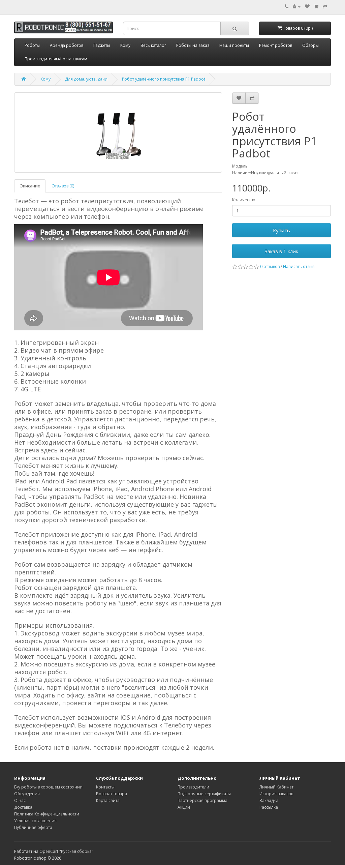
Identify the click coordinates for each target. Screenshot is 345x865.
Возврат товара (111, 794)
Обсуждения (27, 794)
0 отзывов (270, 266)
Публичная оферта (33, 827)
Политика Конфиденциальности (46, 814)
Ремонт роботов (275, 45)
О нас (20, 800)
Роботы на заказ (192, 45)
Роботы (32, 45)
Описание (30, 186)
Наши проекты (234, 45)
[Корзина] (316, 6)
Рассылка (268, 807)
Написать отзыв (298, 266)
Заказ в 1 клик (281, 251)
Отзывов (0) (63, 186)
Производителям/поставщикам (56, 59)
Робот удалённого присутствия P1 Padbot (163, 79)
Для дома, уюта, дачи (86, 79)
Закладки (268, 800)
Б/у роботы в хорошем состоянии (48, 787)
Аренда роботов (66, 45)
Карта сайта (108, 800)
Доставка (23, 807)
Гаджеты (101, 45)
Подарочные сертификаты (204, 794)
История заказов (276, 794)
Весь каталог (153, 45)
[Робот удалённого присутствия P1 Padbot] (118, 132)
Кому (125, 45)
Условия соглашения (35, 821)
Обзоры (310, 45)
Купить (281, 230)
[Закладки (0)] (307, 6)
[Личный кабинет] (297, 6)
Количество (243, 200)
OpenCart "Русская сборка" (66, 851)
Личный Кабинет (276, 787)
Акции (184, 807)
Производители (193, 787)
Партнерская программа (202, 800)
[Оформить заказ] (325, 6)
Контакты (105, 787)
